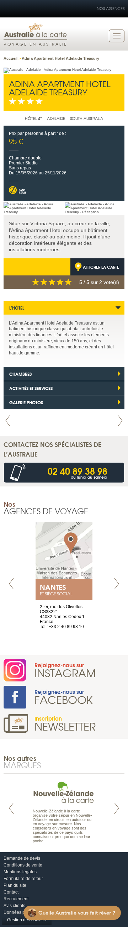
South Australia (86, 118)
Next (120, 420)
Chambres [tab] (20, 373)
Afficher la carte (101, 267)
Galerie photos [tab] (26, 402)
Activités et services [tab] (31, 388)
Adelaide (56, 118)
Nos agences (110, 8)
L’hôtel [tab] (16, 307)
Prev (7, 420)
